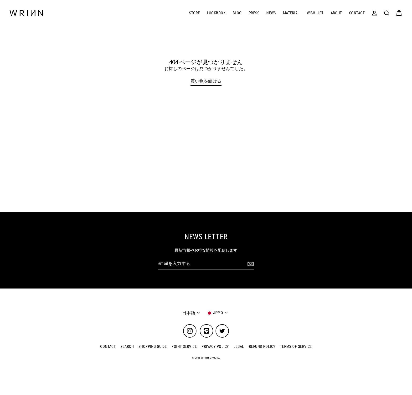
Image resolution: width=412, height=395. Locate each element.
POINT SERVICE (184, 346)
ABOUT (336, 13)
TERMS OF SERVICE (296, 346)
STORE (194, 13)
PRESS (254, 13)
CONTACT (357, 13)
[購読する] (250, 263)
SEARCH (127, 346)
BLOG (237, 13)
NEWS (271, 13)
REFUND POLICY (262, 346)
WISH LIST (315, 13)
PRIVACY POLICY (215, 346)
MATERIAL (291, 13)
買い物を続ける (206, 81)
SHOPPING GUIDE (153, 346)
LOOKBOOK (216, 13)
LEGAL (239, 346)
